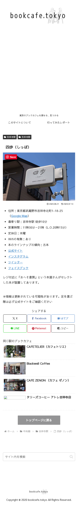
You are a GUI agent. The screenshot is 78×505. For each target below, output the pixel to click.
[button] (63, 328)
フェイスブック (18, 268)
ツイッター (15, 262)
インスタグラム (18, 256)
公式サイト (15, 250)
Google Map (19, 216)
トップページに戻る (39, 420)
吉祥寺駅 (11, 136)
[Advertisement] (39, 71)
